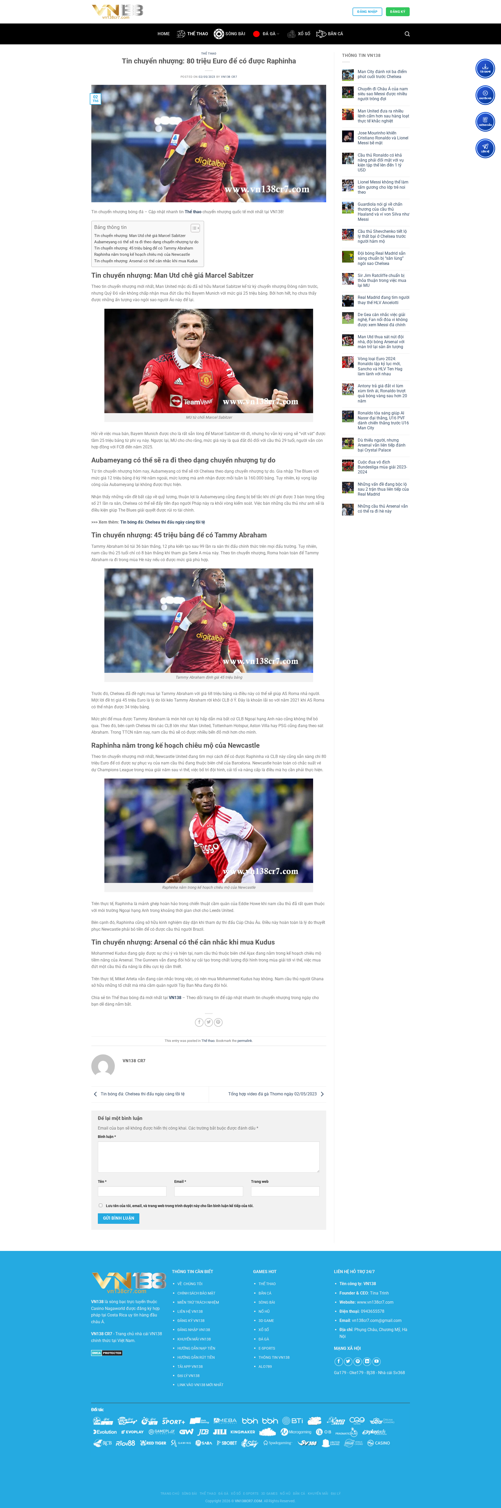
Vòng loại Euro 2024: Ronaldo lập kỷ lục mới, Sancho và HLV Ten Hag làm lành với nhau (380, 366)
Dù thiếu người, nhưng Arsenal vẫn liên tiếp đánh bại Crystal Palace (381, 445)
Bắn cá (335, 33)
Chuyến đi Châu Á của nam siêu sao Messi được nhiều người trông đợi (383, 93)
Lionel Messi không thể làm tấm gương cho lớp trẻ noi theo (383, 187)
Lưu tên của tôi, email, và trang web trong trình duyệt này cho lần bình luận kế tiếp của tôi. (180, 1206)
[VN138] (117, 12)
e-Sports (251, 1493)
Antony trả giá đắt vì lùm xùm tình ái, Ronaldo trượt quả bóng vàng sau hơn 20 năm (382, 393)
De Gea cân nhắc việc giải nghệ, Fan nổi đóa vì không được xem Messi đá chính (383, 319)
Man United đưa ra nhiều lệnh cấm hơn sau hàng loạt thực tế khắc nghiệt (383, 116)
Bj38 (371, 1372)
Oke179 (356, 1372)
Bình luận (107, 1137)
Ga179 (340, 1372)
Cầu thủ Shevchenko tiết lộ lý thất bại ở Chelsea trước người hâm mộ (382, 236)
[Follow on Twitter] (348, 1361)
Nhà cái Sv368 (391, 1372)
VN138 (369, 1283)
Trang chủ (170, 1493)
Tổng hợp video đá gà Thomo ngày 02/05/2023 (273, 1094)
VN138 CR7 (229, 77)
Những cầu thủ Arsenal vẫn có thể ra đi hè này (383, 509)
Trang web (260, 1181)
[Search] (407, 33)
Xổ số (304, 33)
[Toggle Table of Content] (193, 228)
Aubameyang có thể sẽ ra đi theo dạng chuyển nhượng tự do (146, 242)
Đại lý (336, 1493)
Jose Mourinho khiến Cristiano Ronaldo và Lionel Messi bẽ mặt (383, 137)
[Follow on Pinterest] (357, 1361)
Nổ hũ (285, 1493)
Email (180, 1181)
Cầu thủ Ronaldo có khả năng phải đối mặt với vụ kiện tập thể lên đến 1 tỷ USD (381, 163)
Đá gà (269, 33)
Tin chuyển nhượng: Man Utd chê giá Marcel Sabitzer (140, 235)
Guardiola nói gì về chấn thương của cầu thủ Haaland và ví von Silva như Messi (383, 212)
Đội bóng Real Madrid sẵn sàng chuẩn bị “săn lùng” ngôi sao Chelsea (381, 258)
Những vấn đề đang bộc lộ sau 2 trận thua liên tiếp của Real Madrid (383, 489)
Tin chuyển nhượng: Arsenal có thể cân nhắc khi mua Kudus (146, 261)
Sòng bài (235, 33)
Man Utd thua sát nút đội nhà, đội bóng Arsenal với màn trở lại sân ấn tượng (381, 341)
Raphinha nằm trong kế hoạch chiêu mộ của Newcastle (142, 254)
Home (164, 33)
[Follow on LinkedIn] (367, 1361)
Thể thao (197, 33)
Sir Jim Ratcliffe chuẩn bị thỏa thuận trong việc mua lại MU (382, 280)
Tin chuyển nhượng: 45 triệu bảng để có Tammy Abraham (143, 248)
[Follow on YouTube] (376, 1361)
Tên (102, 1181)
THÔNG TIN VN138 (274, 1357)
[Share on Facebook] (199, 1022)
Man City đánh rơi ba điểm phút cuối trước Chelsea (382, 74)
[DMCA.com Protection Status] (107, 1352)
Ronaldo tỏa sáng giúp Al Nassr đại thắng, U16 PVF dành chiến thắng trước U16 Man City (383, 421)
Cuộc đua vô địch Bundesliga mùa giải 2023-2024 (382, 467)
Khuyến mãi (318, 1493)
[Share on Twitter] (209, 1022)
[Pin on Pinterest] (218, 1022)
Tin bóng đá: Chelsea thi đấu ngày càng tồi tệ (162, 522)
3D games (269, 1493)
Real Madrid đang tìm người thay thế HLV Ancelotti (383, 300)
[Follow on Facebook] (339, 1361)
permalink (244, 1041)
